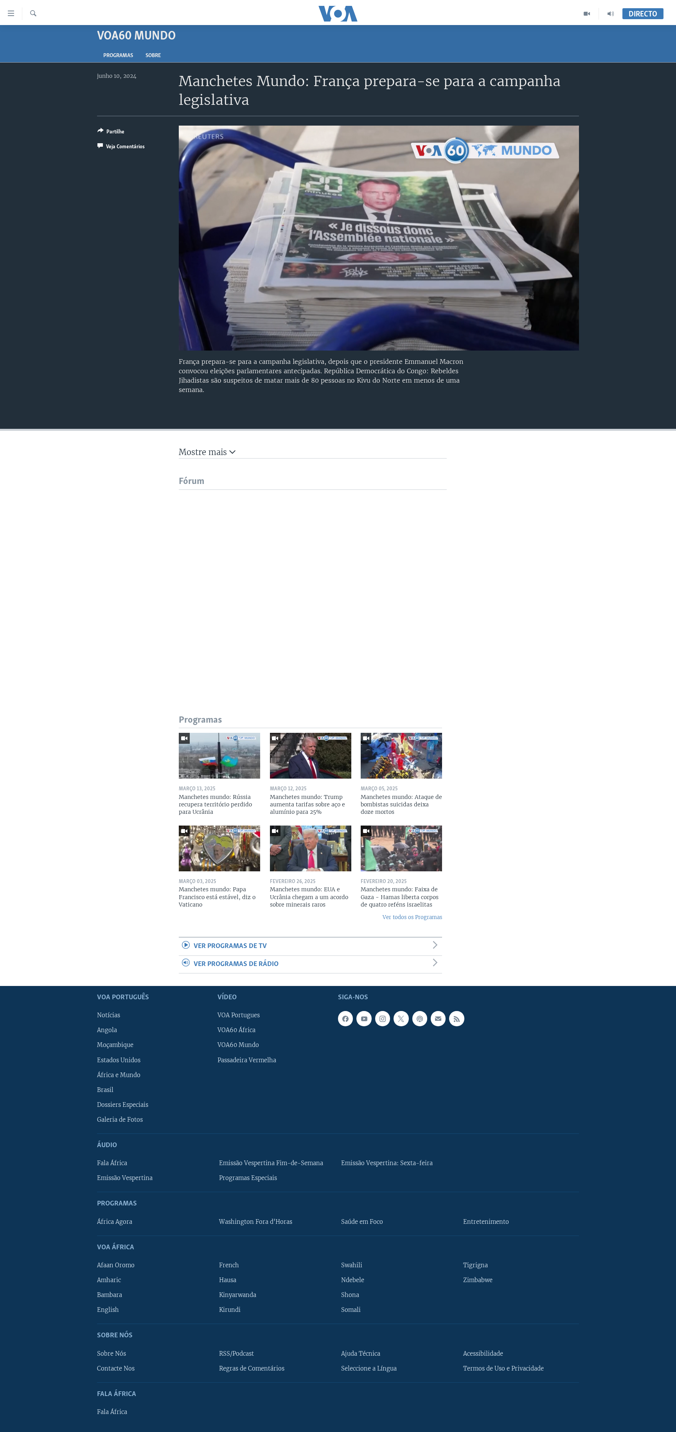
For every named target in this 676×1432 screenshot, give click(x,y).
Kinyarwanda (237, 1295)
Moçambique (115, 1045)
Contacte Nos (116, 1368)
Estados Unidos (118, 1059)
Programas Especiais (248, 1178)
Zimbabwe (478, 1280)
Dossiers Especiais (122, 1104)
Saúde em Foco (362, 1221)
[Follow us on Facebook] (345, 1018)
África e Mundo (118, 1074)
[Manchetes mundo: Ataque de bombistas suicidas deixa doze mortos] (401, 756)
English (108, 1309)
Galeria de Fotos (120, 1119)
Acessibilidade (483, 1353)
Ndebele (352, 1280)
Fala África (112, 1163)
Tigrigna (475, 1265)
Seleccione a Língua (369, 1368)
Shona (350, 1295)
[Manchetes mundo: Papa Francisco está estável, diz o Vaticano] (219, 848)
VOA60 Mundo (238, 1045)
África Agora (114, 1221)
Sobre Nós (111, 1353)
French (229, 1265)
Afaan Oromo (116, 1265)
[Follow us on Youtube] (363, 1018)
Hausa (227, 1280)
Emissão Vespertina (125, 1178)
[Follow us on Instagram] (382, 1018)
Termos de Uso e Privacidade (503, 1368)
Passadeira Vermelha (247, 1059)
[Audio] (610, 14)
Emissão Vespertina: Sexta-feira (387, 1163)
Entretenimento (486, 1221)
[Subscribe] (438, 1018)
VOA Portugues (239, 1015)
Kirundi (230, 1309)
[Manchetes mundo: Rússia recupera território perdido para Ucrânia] (219, 756)
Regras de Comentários (251, 1368)
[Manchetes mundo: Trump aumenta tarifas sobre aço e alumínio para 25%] (310, 756)
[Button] (110, 133)
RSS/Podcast (236, 1353)
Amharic (109, 1280)
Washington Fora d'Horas (255, 1221)
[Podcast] (419, 1018)
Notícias (108, 1015)
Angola (107, 1030)
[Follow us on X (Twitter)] (401, 1018)
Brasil (105, 1089)
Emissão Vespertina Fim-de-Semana (271, 1163)
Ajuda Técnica (360, 1353)
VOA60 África (236, 1030)
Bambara (109, 1295)
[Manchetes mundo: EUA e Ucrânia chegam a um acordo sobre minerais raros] (310, 848)
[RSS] (456, 1018)
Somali (351, 1309)
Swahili (351, 1265)
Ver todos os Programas (412, 917)
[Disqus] (313, 587)
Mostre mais (204, 452)
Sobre (153, 56)
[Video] (587, 14)
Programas (118, 56)
